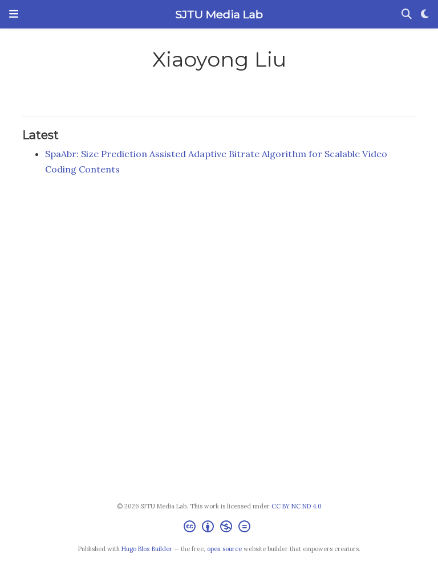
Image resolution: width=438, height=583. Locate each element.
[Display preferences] (425, 14)
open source (224, 549)
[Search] (407, 14)
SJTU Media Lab (219, 14)
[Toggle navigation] (13, 14)
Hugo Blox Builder (146, 549)
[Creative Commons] (219, 528)
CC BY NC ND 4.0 (296, 506)
